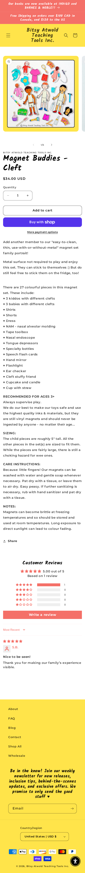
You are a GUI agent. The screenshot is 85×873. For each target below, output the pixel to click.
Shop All (15, 746)
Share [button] (12, 541)
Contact (14, 737)
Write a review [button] (42, 615)
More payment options (42, 232)
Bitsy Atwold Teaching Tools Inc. (47, 866)
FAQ (11, 718)
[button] (8, 35)
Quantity (9, 187)
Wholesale (16, 756)
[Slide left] (33, 144)
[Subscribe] (72, 808)
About (13, 709)
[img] (12, 641)
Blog (12, 728)
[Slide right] (51, 144)
